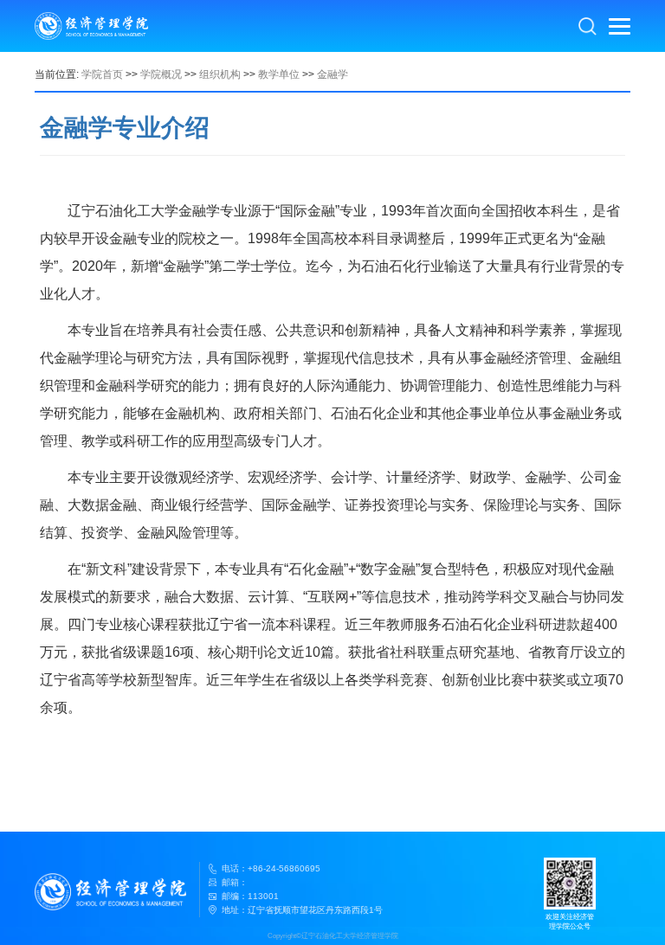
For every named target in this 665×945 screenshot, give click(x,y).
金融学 (332, 74)
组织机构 (220, 74)
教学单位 (279, 74)
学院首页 (102, 74)
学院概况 (161, 74)
